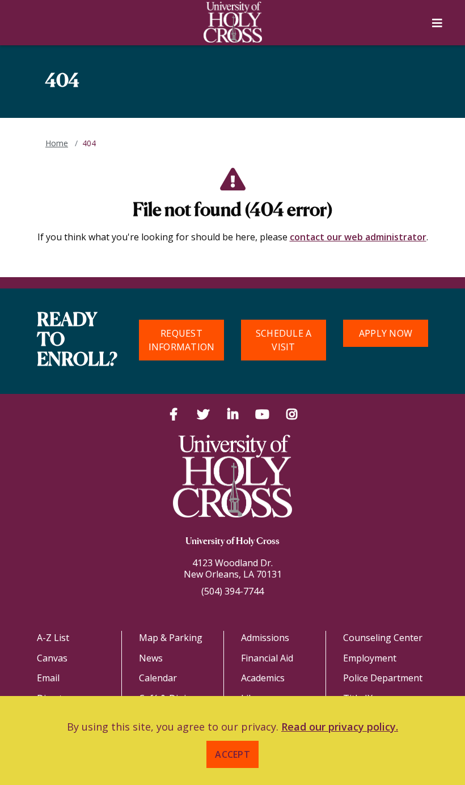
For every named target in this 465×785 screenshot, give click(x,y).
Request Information (182, 340)
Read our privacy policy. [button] (339, 726)
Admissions (265, 637)
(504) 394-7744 (232, 591)
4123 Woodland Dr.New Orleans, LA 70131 (233, 568)
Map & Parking (170, 637)
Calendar (158, 678)
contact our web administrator (358, 237)
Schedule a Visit (284, 340)
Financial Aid (267, 658)
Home (56, 143)
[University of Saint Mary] (232, 22)
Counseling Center (382, 637)
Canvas (52, 658)
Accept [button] (232, 754)
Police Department (382, 678)
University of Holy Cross (232, 541)
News (151, 658)
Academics (263, 678)
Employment (369, 658)
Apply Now (385, 333)
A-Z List (53, 637)
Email (48, 678)
